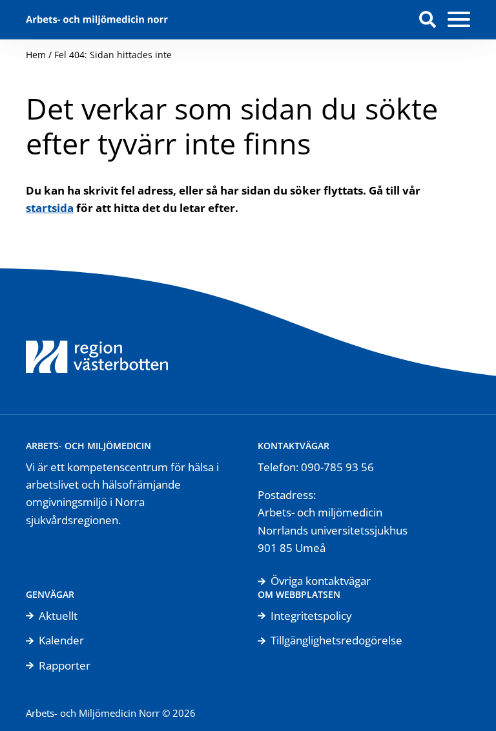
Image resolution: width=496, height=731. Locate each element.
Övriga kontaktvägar (321, 580)
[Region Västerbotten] (97, 341)
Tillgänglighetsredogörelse (336, 640)
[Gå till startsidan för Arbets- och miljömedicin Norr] (97, 19)
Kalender (61, 640)
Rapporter (64, 665)
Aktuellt (58, 615)
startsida (50, 207)
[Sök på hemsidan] (427, 19)
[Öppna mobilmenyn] (459, 20)
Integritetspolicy (311, 615)
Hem (36, 54)
